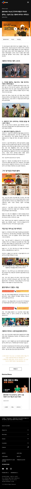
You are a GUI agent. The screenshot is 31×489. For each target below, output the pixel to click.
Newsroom (9, 418)
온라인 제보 (19, 453)
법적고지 (19, 456)
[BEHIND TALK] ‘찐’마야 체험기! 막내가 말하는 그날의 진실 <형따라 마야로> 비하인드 (15, 419)
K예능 (12, 407)
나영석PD (18, 407)
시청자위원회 (5, 456)
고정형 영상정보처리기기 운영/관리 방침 (8, 460)
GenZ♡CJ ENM (6, 425)
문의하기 (4, 453)
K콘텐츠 (6, 407)
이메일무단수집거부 (21, 459)
